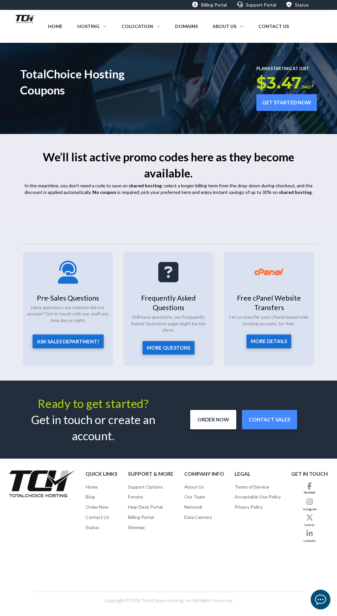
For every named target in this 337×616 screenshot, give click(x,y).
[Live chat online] (320, 599)
